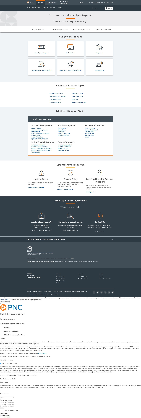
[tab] (72, 328)
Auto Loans (98, 70)
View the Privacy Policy (64, 189)
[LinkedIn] (101, 292)
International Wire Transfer (58, 96)
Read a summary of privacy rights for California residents (40, 261)
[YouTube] (112, 292)
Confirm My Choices (5, 415)
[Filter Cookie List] (0, 399)
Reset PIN (75, 99)
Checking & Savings (41, 53)
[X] (97, 292)
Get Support (90, 192)
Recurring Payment (77, 93)
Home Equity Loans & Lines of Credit (70, 70)
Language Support (55, 99)
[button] (33, 8)
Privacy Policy (4, 299)
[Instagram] (109, 292)
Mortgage (99, 53)
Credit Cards (70, 53)
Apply (2, 413)
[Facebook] (94, 292)
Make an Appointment (69, 230)
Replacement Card (77, 96)
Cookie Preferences (57, 291)
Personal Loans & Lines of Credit (41, 70)
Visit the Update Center (35, 187)
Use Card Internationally (79, 102)
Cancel (6, 413)
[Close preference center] (0, 318)
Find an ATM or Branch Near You (41, 230)
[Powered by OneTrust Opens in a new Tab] (5, 417)
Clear (2, 407)
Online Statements (55, 102)
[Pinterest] (105, 292)
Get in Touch (99, 232)
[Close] (0, 303)
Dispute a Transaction (56, 93)
